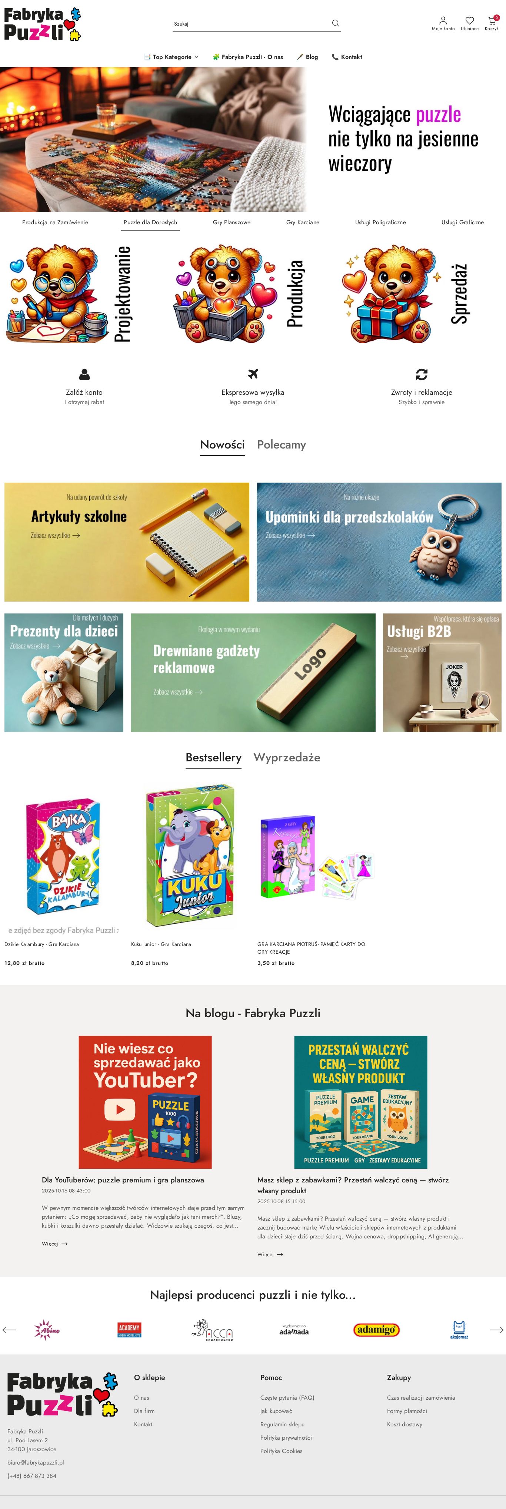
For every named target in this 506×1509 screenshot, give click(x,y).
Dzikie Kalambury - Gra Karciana (41, 944)
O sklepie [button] (149, 1377)
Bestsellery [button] (214, 757)
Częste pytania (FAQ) (287, 1397)
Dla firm (144, 1411)
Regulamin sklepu (282, 1424)
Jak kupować (276, 1411)
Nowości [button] (222, 444)
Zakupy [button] (399, 1377)
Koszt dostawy (405, 1424)
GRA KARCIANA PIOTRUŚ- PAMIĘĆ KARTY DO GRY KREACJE (311, 947)
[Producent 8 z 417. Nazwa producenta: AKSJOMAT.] (377, 1330)
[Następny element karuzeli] (496, 1330)
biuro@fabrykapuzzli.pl (35, 1462)
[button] (171, 57)
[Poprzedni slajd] (16, 140)
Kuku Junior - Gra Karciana (161, 944)
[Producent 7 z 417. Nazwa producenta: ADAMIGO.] (294, 1330)
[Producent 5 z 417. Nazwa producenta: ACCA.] (129, 1330)
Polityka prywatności (286, 1437)
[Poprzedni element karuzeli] (9, 1330)
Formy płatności (407, 1411)
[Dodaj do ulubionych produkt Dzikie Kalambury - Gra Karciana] (113, 786)
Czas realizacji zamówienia (421, 1397)
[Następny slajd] (490, 140)
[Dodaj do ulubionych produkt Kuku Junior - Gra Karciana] (240, 786)
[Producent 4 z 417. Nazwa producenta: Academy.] (47, 1330)
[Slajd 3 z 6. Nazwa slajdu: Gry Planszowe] (253, 139)
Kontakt (143, 1424)
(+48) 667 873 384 (31, 1476)
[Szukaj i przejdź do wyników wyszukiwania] (335, 24)
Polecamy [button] (281, 444)
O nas (141, 1397)
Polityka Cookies (281, 1451)
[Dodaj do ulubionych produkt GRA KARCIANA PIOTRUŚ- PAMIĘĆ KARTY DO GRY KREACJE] (366, 786)
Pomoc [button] (271, 1377)
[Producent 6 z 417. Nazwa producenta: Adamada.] (211, 1330)
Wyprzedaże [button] (286, 757)
